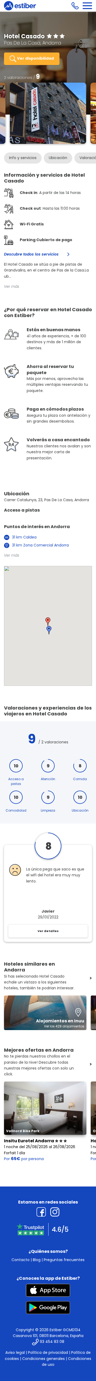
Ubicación (58, 157)
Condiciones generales (43, 1358)
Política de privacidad (48, 1352)
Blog (37, 1259)
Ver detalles (48, 931)
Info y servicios (23, 157)
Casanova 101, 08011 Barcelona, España (48, 1335)
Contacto (20, 1259)
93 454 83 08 (52, 1341)
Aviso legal (15, 1352)
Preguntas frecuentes (64, 1259)
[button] (48, 621)
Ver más (11, 286)
